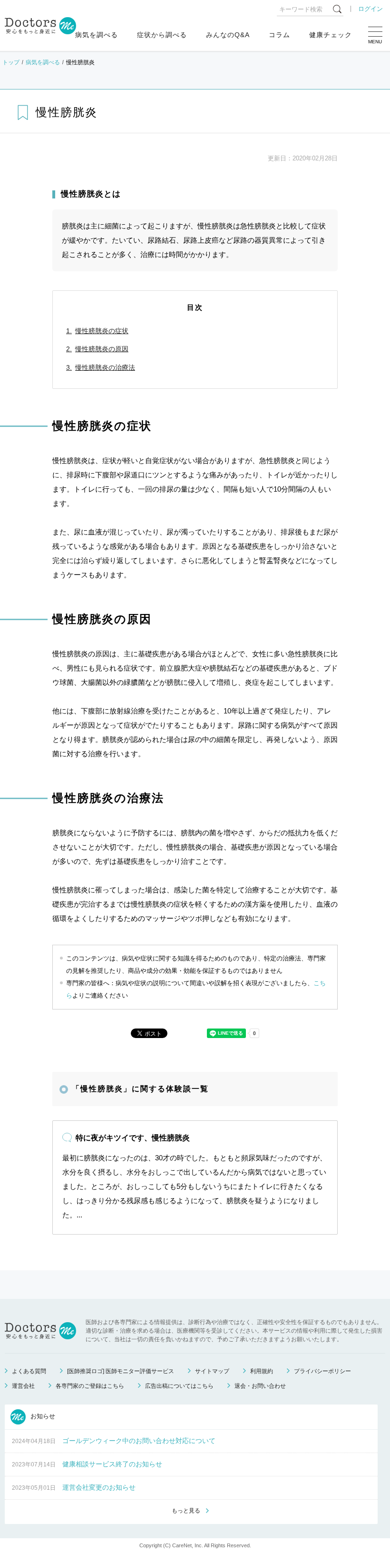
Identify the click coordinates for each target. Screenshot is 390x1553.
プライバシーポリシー (322, 1371)
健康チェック (330, 35)
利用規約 (261, 1371)
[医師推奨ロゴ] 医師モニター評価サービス (120, 1371)
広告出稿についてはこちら (179, 1386)
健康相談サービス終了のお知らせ (112, 1464)
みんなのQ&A (228, 35)
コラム (279, 35)
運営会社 (23, 1386)
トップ (11, 62)
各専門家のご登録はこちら (90, 1386)
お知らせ (42, 1416)
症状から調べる (162, 35)
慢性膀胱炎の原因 (101, 349)
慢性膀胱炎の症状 (101, 331)
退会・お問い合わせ (260, 1386)
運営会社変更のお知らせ (99, 1487)
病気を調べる (96, 35)
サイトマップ (212, 1371)
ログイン (370, 8)
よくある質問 (29, 1371)
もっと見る (186, 1510)
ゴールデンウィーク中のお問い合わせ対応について (138, 1440)
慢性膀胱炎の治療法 (105, 367)
